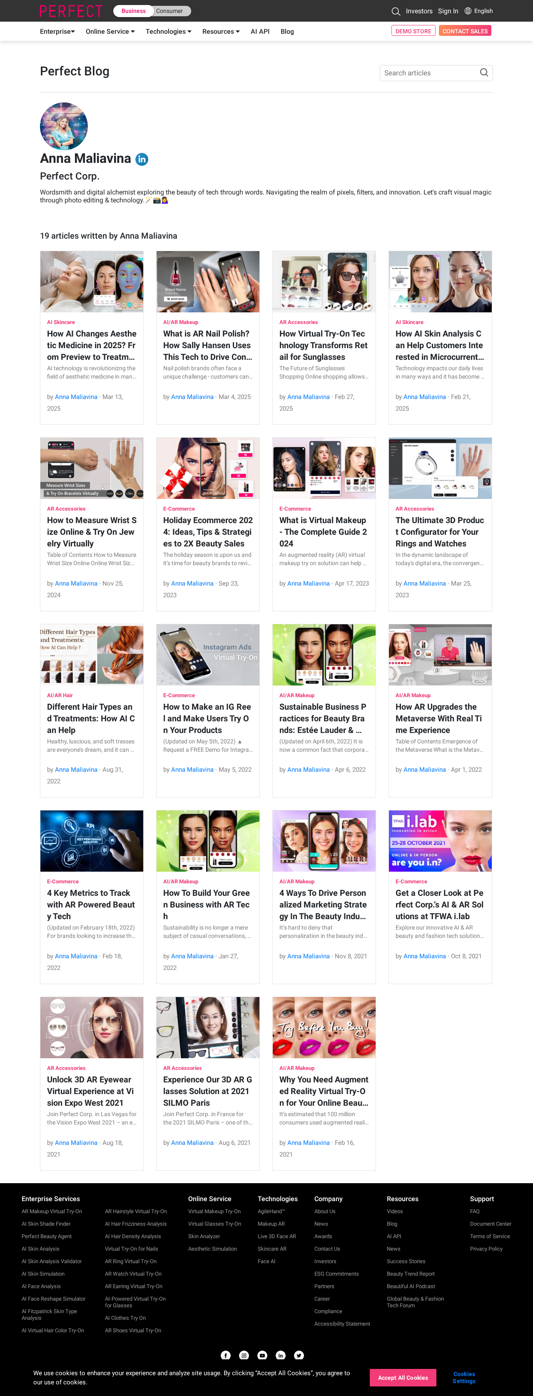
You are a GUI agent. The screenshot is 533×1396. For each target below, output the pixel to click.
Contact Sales (465, 31)
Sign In (448, 11)
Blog (287, 31)
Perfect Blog (75, 71)
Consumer (169, 10)
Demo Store (413, 31)
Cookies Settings (464, 1377)
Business (134, 10)
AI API (260, 31)
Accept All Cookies (403, 1377)
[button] (396, 11)
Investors (419, 11)
